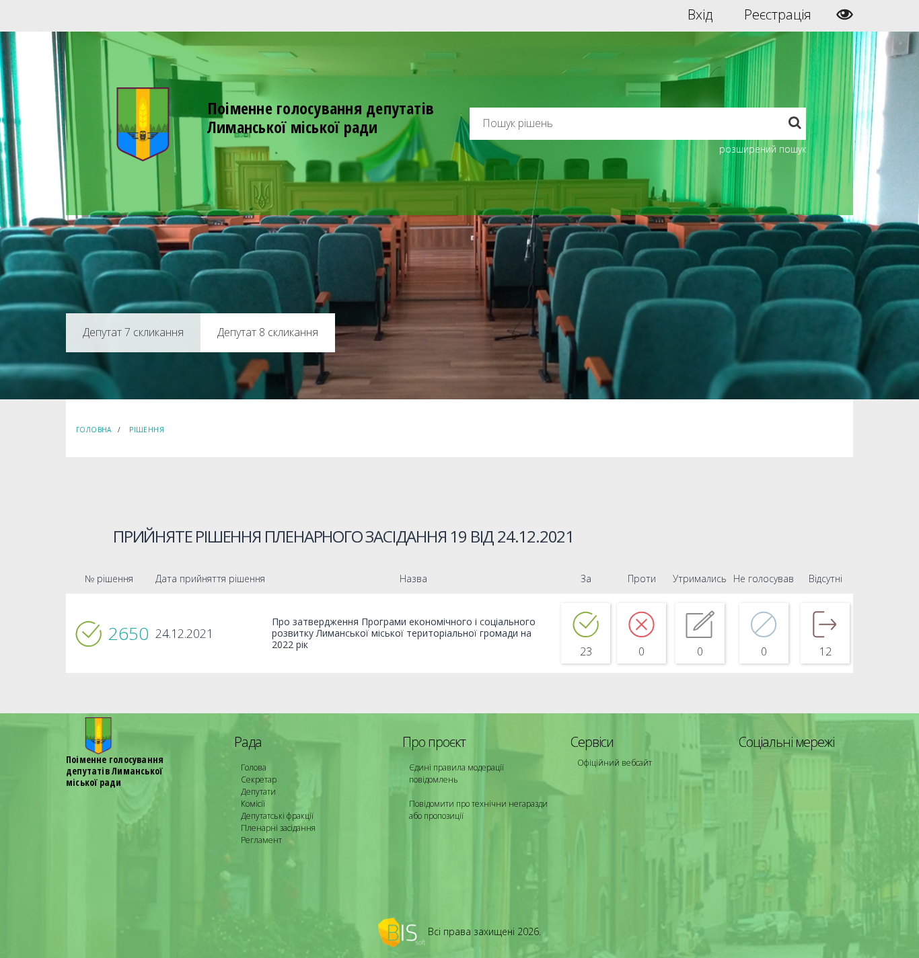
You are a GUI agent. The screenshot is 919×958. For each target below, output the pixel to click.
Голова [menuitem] (253, 767)
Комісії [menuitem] (253, 803)
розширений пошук (762, 149)
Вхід (700, 15)
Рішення (146, 429)
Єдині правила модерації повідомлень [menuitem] (456, 773)
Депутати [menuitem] (258, 791)
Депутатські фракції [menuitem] (277, 816)
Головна (94, 429)
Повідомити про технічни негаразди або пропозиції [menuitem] (478, 810)
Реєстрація (777, 15)
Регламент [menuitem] (261, 840)
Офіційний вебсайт (614, 762)
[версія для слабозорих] (844, 14)
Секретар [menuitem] (259, 779)
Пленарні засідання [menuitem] (278, 828)
